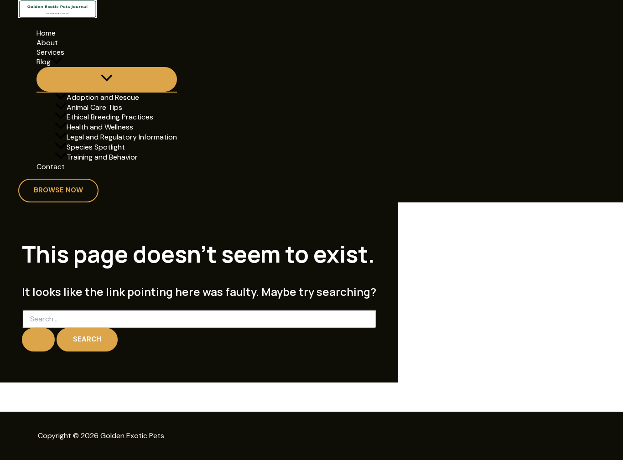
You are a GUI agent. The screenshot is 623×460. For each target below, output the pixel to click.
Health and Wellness (100, 127)
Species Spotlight (96, 147)
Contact (50, 166)
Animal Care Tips (94, 107)
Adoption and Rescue (103, 97)
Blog (43, 62)
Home (46, 33)
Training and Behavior (102, 157)
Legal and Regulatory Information (122, 137)
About (47, 42)
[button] (56, 62)
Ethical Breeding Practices (110, 117)
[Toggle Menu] (106, 79)
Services (50, 52)
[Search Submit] (38, 339)
